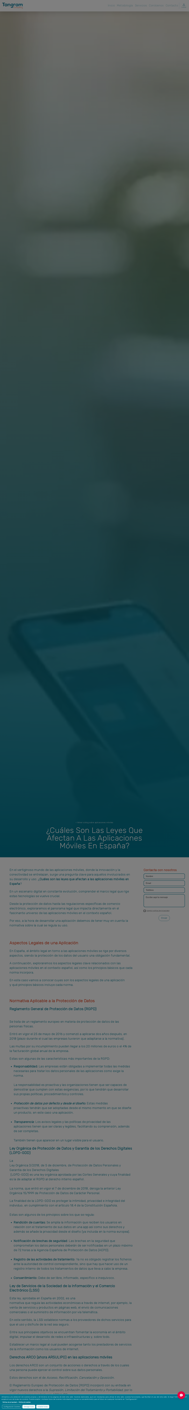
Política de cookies (25, 1402)
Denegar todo (29, 1407)
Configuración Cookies (11, 1407)
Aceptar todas (43, 1407)
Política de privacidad (10, 1402)
